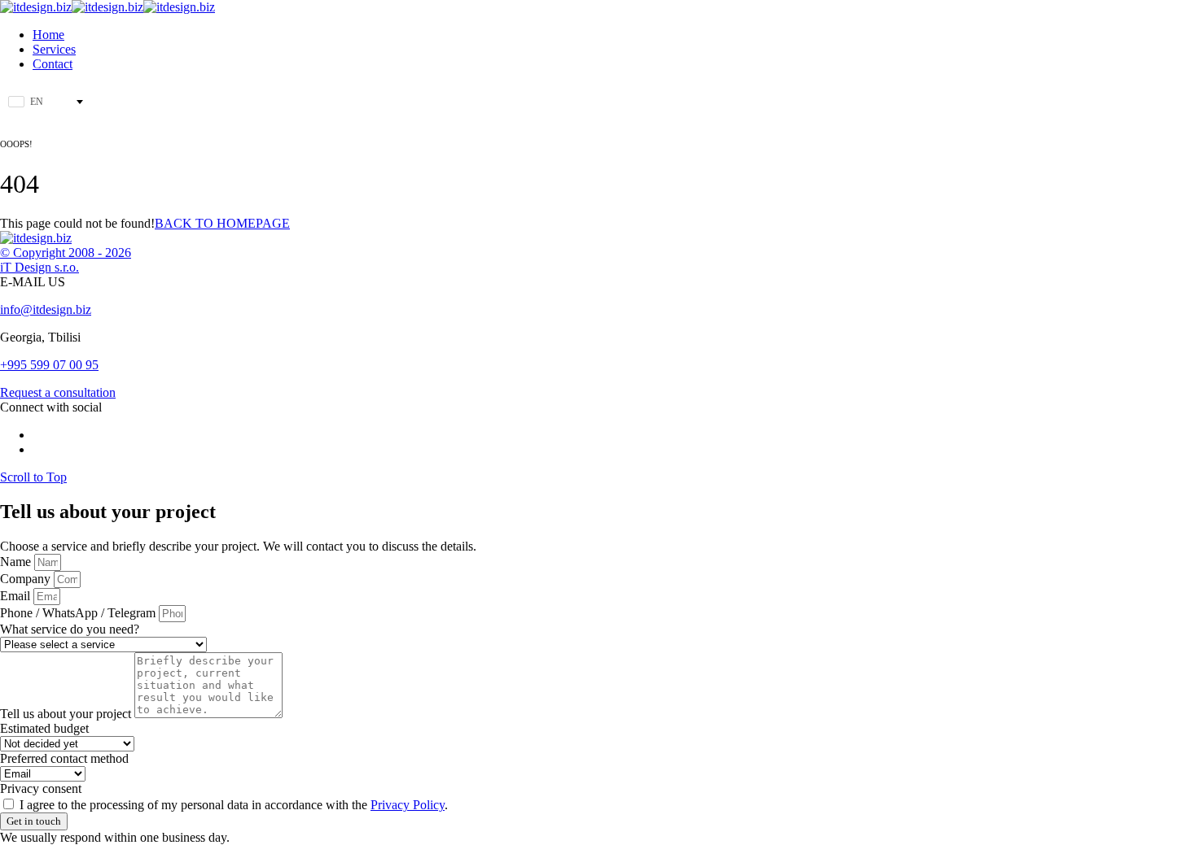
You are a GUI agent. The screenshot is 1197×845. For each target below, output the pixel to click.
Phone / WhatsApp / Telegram (79, 613)
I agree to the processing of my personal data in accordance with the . (234, 805)
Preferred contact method (64, 758)
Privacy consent (40, 788)
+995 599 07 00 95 (49, 365)
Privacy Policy (407, 805)
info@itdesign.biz (45, 309)
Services (54, 49)
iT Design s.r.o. (39, 267)
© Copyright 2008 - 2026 (65, 252)
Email (16, 596)
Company (27, 579)
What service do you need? (69, 629)
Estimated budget (44, 728)
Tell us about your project (67, 714)
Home (48, 34)
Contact (52, 64)
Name (17, 561)
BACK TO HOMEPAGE (222, 223)
